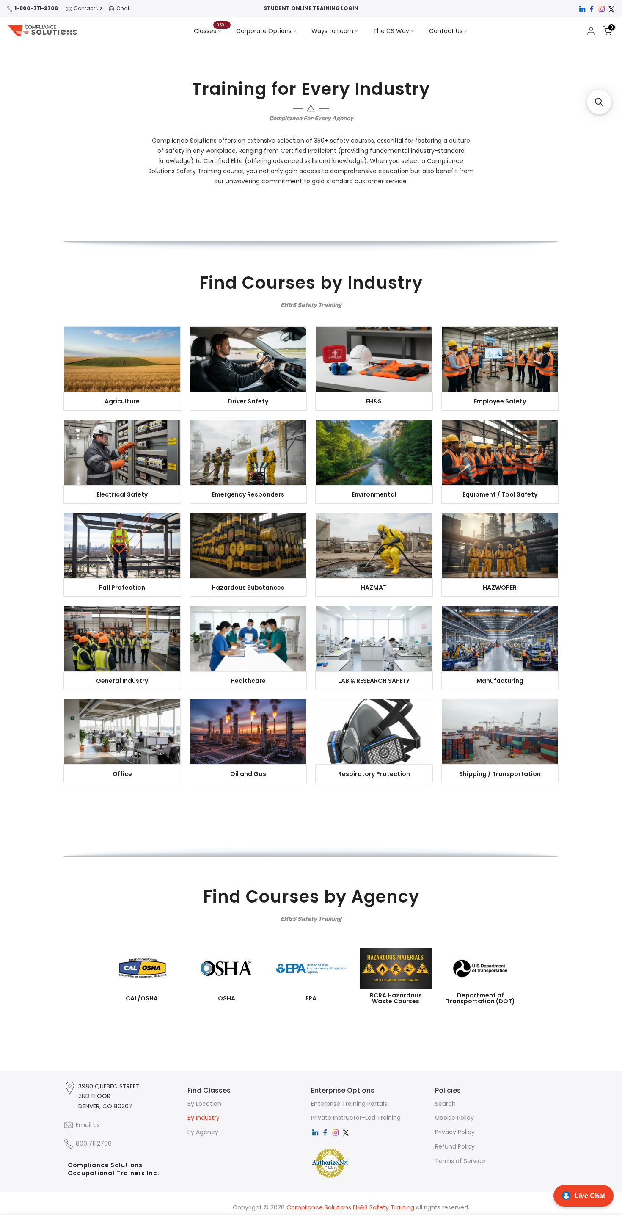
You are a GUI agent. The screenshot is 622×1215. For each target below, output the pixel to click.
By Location (204, 1103)
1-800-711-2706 (36, 8)
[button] (599, 102)
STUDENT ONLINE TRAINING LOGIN (311, 8)
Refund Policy (455, 1146)
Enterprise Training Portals (349, 1103)
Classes (211, 30)
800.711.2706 (94, 1143)
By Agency (202, 1132)
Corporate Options (264, 31)
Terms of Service (460, 1161)
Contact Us (88, 8)
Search (445, 1103)
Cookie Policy (454, 1117)
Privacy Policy (455, 1132)
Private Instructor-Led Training (356, 1117)
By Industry (203, 1117)
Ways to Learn (332, 31)
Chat (122, 8)
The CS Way (391, 31)
